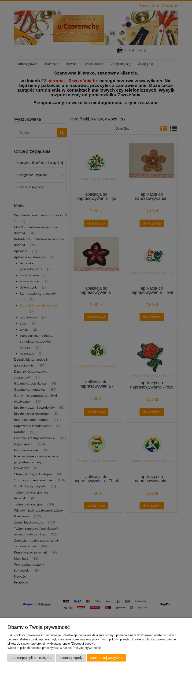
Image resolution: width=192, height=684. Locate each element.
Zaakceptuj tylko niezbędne (31, 658)
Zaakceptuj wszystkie (106, 658)
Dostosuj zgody (71, 658)
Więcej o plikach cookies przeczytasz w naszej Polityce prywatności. (54, 648)
